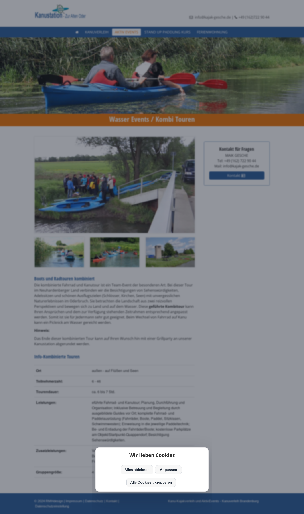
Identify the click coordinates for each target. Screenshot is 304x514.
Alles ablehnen (137, 470)
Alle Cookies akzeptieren (151, 482)
